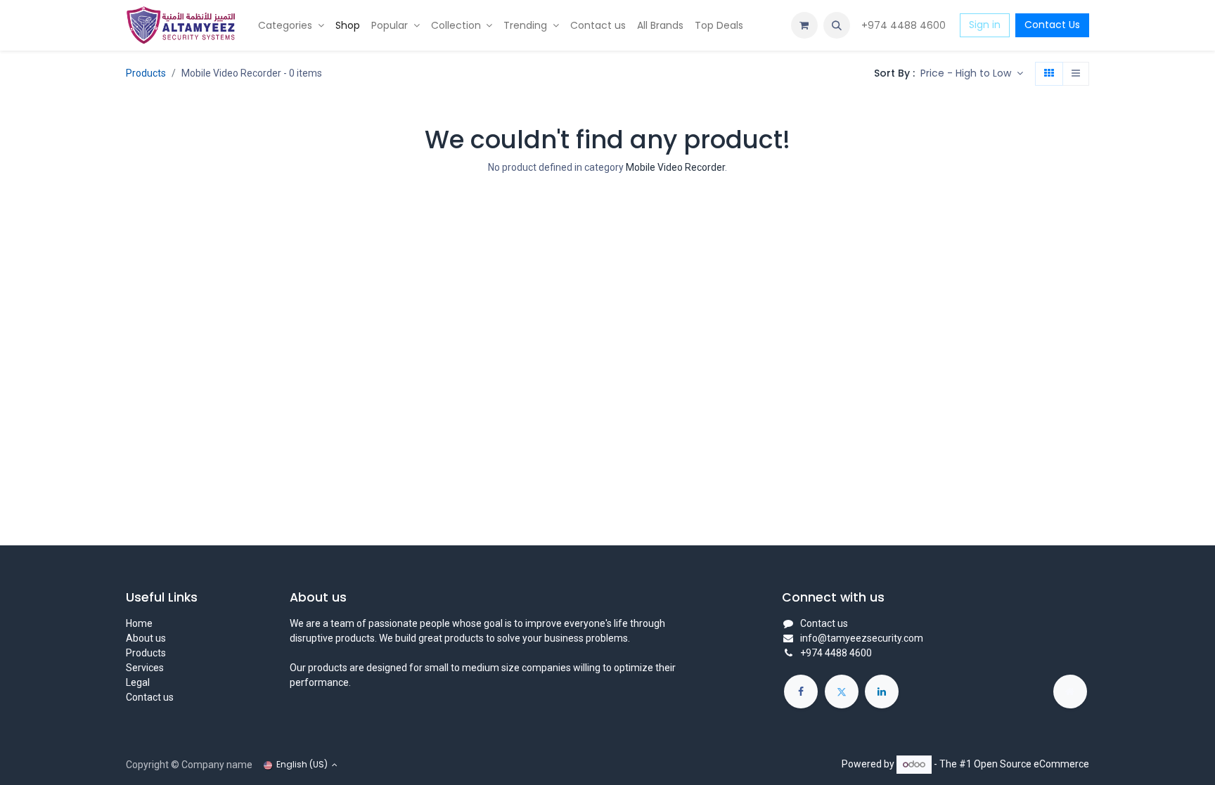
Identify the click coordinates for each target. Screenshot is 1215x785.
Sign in (985, 25)
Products (146, 73)
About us (146, 638)
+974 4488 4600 (905, 25)
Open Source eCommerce (1031, 764)
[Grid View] (1049, 74)
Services (145, 667)
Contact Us (1052, 25)
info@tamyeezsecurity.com (861, 638)
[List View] (1075, 74)
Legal (138, 682)
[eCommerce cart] (804, 25)
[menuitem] (291, 26)
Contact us (150, 697)
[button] (836, 25)
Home (139, 623)
